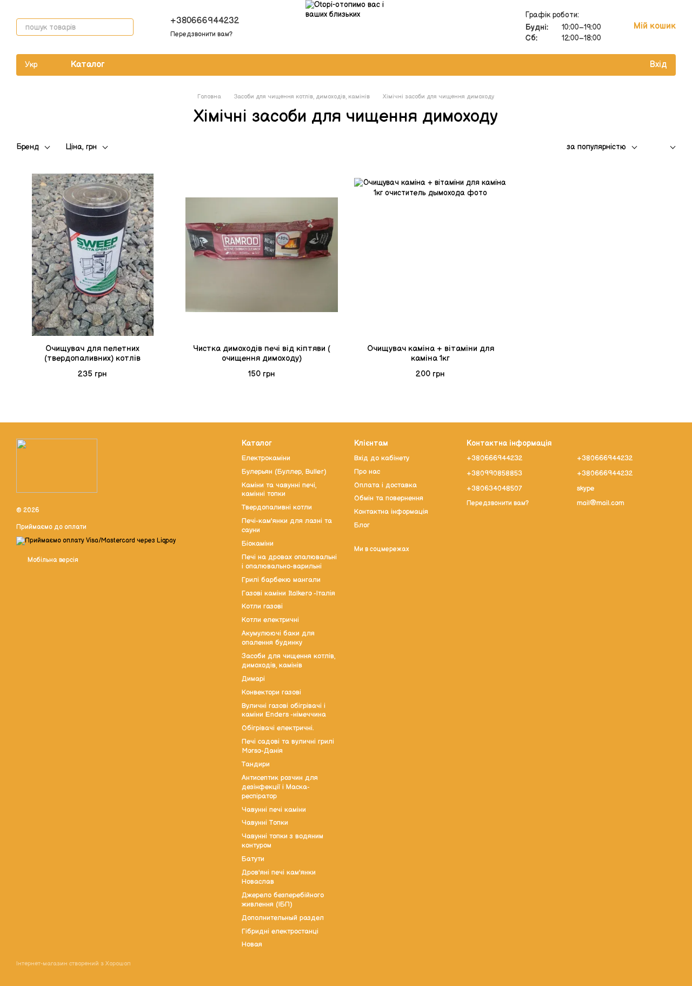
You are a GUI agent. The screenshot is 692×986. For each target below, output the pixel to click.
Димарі (253, 678)
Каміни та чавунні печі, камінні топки (279, 490)
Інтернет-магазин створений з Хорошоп (73, 963)
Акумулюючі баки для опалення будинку (278, 638)
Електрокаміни (266, 458)
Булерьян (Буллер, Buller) (284, 471)
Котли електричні (270, 620)
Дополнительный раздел (283, 918)
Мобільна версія (52, 560)
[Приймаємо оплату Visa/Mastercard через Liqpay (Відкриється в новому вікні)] (96, 541)
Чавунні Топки (265, 822)
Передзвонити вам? (201, 34)
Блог (362, 525)
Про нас (367, 471)
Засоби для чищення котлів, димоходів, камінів (288, 661)
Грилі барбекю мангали (281, 579)
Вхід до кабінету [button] (381, 458)
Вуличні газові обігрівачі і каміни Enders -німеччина (284, 710)
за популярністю (596, 146)
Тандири (256, 764)
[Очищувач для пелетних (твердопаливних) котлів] (92, 255)
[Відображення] (665, 148)
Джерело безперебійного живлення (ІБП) (283, 900)
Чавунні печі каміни (274, 809)
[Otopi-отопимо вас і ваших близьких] (56, 465)
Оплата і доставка (385, 485)
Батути (253, 859)
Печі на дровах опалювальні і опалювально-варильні (289, 562)
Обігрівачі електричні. (278, 728)
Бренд (27, 146)
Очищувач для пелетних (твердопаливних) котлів (92, 353)
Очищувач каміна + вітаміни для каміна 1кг (430, 353)
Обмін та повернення (388, 498)
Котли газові (262, 606)
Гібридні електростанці (280, 931)
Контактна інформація (391, 511)
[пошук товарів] (125, 27)
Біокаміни (258, 543)
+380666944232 (204, 21)
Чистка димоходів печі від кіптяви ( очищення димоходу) (261, 353)
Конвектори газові (271, 692)
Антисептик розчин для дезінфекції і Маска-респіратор (280, 786)
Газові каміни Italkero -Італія (288, 593)
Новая (252, 944)
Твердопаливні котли (277, 507)
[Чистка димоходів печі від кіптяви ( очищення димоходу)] (261, 255)
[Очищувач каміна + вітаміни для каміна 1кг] (430, 255)
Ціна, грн (81, 146)
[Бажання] (618, 64)
